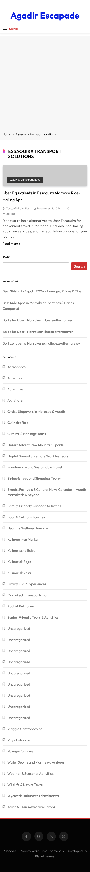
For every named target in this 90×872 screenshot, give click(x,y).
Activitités (15, 389)
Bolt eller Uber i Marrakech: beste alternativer (38, 320)
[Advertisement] (45, 81)
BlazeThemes (44, 856)
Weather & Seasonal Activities (30, 773)
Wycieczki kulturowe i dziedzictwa (33, 796)
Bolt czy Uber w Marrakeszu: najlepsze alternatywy (41, 343)
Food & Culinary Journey (26, 517)
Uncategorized (18, 628)
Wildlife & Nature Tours (25, 784)
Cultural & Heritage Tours (26, 434)
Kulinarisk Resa (19, 573)
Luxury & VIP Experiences (25, 179)
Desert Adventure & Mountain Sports (35, 445)
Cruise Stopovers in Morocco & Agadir (36, 411)
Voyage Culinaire (20, 751)
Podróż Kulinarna (20, 606)
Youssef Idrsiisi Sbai (18, 208)
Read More (10, 243)
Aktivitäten (15, 400)
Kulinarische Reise (21, 550)
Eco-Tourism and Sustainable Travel (34, 467)
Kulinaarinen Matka (22, 539)
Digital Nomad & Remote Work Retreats (37, 456)
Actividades (16, 367)
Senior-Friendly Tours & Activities (33, 617)
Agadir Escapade (45, 15)
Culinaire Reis (17, 422)
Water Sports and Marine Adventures (35, 762)
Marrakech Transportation (27, 595)
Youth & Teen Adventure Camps (31, 807)
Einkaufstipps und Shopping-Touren (34, 478)
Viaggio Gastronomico (24, 729)
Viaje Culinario (18, 740)
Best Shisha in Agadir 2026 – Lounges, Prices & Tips (42, 291)
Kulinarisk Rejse (19, 561)
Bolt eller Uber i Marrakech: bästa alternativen (38, 331)
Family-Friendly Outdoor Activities (34, 506)
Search (7, 257)
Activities (14, 378)
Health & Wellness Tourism (27, 528)
